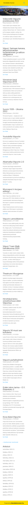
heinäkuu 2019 (7, 483)
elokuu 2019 (6, 480)
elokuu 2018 (6, 495)
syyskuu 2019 (7, 478)
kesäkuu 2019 (7, 486)
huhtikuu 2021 (7, 463)
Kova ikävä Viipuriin (12, 416)
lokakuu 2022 (7, 452)
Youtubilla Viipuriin (11, 136)
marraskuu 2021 (8, 461)
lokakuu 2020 (7, 472)
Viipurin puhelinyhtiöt (13, 359)
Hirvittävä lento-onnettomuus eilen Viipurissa (12, 300)
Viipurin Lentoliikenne (13, 218)
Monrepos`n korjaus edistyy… (12, 190)
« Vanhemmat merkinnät (10, 442)
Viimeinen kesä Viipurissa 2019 (10, 80)
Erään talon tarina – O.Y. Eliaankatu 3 (14, 388)
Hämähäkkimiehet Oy (17, 503)
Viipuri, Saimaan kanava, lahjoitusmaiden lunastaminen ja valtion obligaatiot (14, 51)
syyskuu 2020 (7, 475)
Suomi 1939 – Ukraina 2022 (13, 110)
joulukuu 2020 (7, 466)
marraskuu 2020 (8, 469)
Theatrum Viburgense (13, 273)
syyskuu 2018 (7, 492)
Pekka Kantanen (7, 23)
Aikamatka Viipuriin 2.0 (13, 161)
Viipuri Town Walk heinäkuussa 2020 (11, 247)
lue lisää (5, 43)
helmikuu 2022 (7, 458)
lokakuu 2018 (7, 489)
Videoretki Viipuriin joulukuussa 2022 (12, 19)
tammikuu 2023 (7, 449)
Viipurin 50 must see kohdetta (12, 331)
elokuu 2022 (6, 455)
